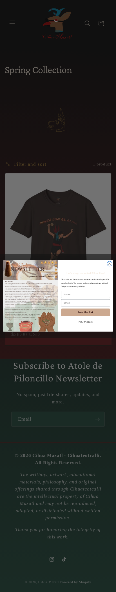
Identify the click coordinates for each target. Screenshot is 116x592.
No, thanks (86, 322)
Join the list (85, 313)
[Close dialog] (109, 263)
